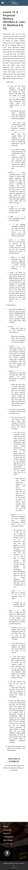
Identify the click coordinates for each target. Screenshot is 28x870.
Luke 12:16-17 (20, 207)
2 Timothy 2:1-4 (17, 610)
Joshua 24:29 (21, 132)
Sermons (6, 833)
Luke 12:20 (16, 240)
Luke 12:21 (18, 257)
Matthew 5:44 (20, 591)
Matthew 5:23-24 (20, 515)
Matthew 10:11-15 (19, 371)
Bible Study (7, 840)
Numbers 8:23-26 (15, 97)
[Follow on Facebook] (7, 853)
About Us (7, 830)
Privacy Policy (14, 867)
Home (5, 826)
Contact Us (7, 843)
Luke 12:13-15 (17, 172)
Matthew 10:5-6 (20, 346)
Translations (8, 836)
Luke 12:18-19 (18, 216)
